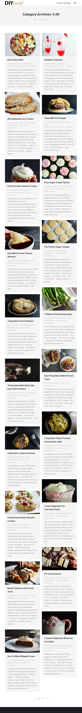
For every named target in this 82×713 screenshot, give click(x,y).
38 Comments (48, 256)
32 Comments (12, 398)
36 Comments (48, 583)
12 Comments (12, 265)
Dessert (26, 123)
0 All (9, 63)
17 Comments (69, 66)
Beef (62, 122)
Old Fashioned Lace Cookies (21, 119)
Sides (32, 63)
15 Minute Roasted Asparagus (58, 314)
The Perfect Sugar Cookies (56, 247)
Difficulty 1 (27, 63)
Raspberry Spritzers (53, 60)
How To (61, 186)
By (13, 66)
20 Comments (12, 530)
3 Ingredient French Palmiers (21, 321)
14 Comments (48, 385)
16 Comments (32, 66)
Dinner (46, 124)
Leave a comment (13, 128)
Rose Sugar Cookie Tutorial (57, 182)
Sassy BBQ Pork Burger (55, 118)
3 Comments (69, 127)
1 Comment (11, 665)
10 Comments (48, 323)
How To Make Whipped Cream (21, 656)
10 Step (21, 123)
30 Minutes (14, 525)
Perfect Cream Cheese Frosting (22, 186)
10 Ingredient (14, 123)
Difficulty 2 (67, 122)
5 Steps (21, 63)
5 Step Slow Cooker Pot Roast (21, 453)
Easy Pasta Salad (15, 60)
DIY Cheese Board (52, 574)
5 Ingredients (14, 63)
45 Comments (12, 195)
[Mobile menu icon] (75, 3)
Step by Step (68, 186)
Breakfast (13, 595)
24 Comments (48, 450)
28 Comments (12, 462)
